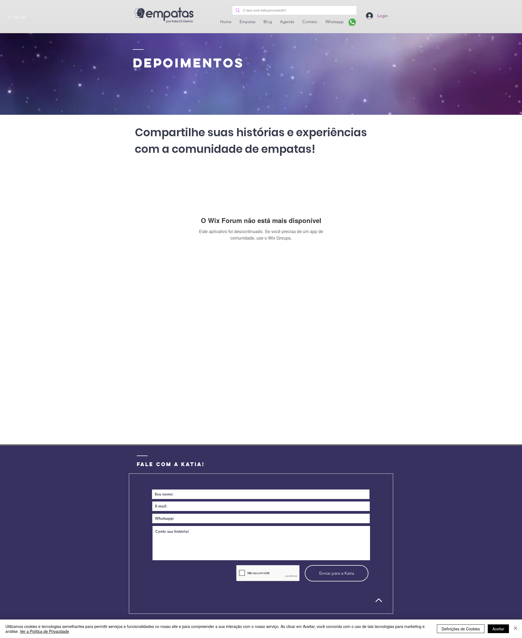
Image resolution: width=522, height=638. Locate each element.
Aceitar (498, 628)
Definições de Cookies (461, 628)
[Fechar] (515, 629)
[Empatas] (352, 22)
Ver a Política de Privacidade (44, 631)
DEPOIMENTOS (188, 63)
